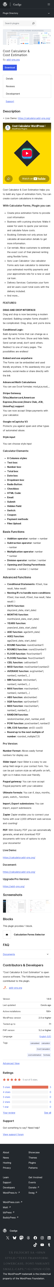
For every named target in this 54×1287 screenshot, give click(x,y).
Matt (7, 1207)
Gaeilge (13, 1230)
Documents (9, 954)
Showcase (34, 1152)
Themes (33, 1157)
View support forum (13, 1134)
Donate (34, 1187)
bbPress (9, 1212)
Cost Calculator (43, 1049)
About (6, 1152)
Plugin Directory (10, 13)
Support (10, 101)
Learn (6, 1177)
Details (9, 78)
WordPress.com (12, 1202)
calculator (46, 1043)
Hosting (7, 1162)
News (6, 1157)
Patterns (33, 1167)
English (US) (45, 1036)
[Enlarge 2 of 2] (47, 903)
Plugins (32, 1162)
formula (46, 1055)
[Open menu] (49, 4)
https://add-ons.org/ (14, 886)
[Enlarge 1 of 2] (22, 903)
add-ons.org (13, 59)
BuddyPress (11, 1217)
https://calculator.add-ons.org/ (34, 118)
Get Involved (35, 1177)
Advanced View (11, 1063)
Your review (9, 1112)
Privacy (7, 1167)
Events (32, 1182)
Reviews (10, 86)
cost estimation (34, 1055)
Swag (33, 1192)
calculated (35, 1043)
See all (47, 1112)
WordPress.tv (11, 1192)
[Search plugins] (33, 23)
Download (10, 67)
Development (13, 93)
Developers (9, 1187)
